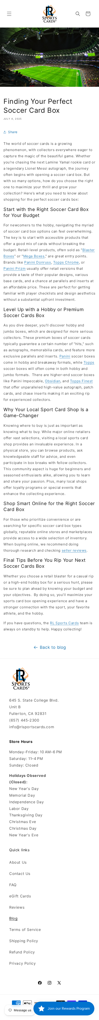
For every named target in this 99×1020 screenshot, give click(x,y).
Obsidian (52, 381)
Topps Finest (81, 381)
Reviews (16, 907)
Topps (89, 362)
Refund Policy (22, 952)
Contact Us (19, 873)
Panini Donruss (37, 262)
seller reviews (74, 550)
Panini (64, 356)
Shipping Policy (23, 941)
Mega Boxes (34, 256)
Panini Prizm (14, 268)
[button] (9, 14)
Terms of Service (25, 929)
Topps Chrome (66, 262)
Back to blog (53, 647)
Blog (13, 918)
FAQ (13, 884)
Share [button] (12, 132)
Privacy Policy (22, 963)
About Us (18, 862)
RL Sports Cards (64, 623)
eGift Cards (20, 896)
